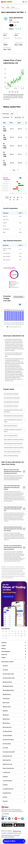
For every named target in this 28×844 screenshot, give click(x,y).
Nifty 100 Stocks (6, 723)
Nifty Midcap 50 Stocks (8, 686)
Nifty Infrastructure (7, 727)
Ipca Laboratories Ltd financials (11, 402)
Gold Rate (5, 797)
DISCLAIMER (17, 835)
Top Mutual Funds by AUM (8, 752)
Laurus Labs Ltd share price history (12, 451)
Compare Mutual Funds (8, 788)
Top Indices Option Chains (9, 678)
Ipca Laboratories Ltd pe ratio (11, 406)
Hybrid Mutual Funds (7, 764)
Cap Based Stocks (7, 793)
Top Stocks (5, 665)
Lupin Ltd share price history (10, 435)
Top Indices (5, 669)
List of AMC (5, 747)
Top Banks (5, 784)
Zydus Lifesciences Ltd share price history (13, 439)
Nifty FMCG (5, 710)
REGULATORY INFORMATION (7, 837)
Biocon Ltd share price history (11, 455)
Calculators (5, 776)
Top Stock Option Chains (8, 674)
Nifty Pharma (6, 715)
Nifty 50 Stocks (6, 719)
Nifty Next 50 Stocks (7, 682)
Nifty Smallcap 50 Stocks (8, 690)
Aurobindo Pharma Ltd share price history (13, 447)
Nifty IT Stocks (6, 702)
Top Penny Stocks (7, 743)
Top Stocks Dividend (7, 735)
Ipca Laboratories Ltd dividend (11, 393)
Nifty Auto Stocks (7, 706)
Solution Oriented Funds (8, 768)
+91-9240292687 (5, 813)
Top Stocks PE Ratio (7, 731)
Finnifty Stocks (6, 698)
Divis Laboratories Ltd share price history (13, 415)
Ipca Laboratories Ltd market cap (11, 397)
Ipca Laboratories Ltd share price (15, 94)
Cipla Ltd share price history (10, 425)
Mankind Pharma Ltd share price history (13, 443)
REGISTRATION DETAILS (7, 835)
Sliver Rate (5, 801)
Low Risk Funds (6, 772)
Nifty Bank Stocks (7, 694)
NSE (11, 25)
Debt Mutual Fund (7, 760)
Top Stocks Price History (8, 739)
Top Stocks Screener (7, 780)
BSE (15, 25)
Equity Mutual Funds (7, 756)
